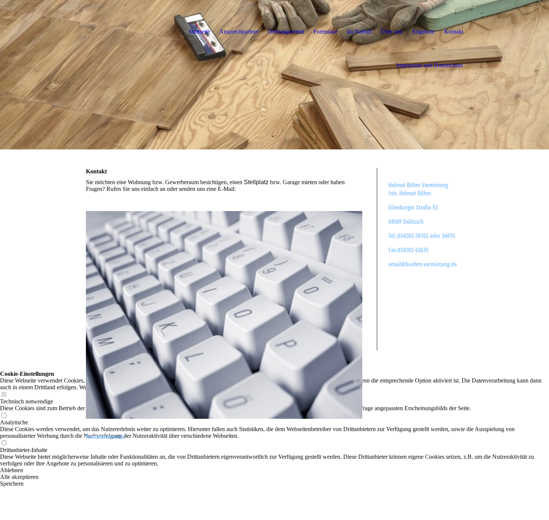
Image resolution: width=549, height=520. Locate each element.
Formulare (325, 31)
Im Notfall (359, 31)
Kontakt (453, 31)
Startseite (199, 31)
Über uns (391, 31)
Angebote (423, 31)
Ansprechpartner (238, 31)
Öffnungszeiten (286, 31)
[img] (274, 74)
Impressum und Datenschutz (429, 65)
